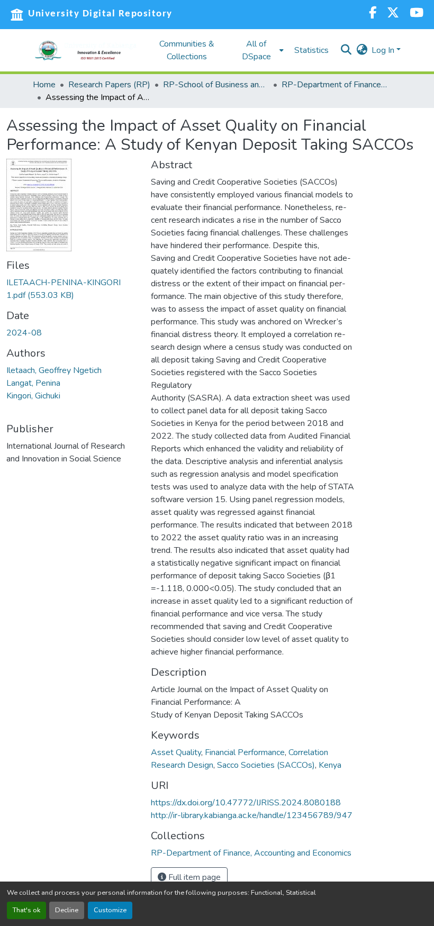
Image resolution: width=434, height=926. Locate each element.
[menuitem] (259, 50)
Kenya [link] (330, 765)
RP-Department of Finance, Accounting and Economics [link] (334, 84)
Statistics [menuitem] (311, 50)
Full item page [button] (193, 877)
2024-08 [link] (24, 333)
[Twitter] (393, 14)
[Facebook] (372, 14)
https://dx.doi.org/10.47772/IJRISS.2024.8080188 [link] (246, 803)
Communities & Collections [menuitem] (186, 50)
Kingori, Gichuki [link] (33, 396)
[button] (86, 50)
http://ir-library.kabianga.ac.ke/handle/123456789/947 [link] (251, 815)
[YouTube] (416, 14)
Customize (110, 910)
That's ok (26, 910)
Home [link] (44, 84)
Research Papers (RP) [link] (109, 84)
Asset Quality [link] (176, 752)
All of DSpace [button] (256, 50)
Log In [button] (384, 50)
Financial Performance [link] (245, 752)
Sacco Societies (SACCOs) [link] (266, 765)
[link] (72, 289)
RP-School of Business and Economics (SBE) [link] (216, 84)
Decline (66, 910)
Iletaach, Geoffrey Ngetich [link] (54, 370)
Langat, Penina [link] (33, 383)
